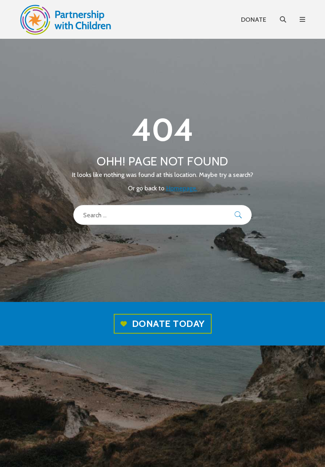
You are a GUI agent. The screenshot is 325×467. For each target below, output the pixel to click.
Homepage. (181, 188)
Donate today (168, 323)
